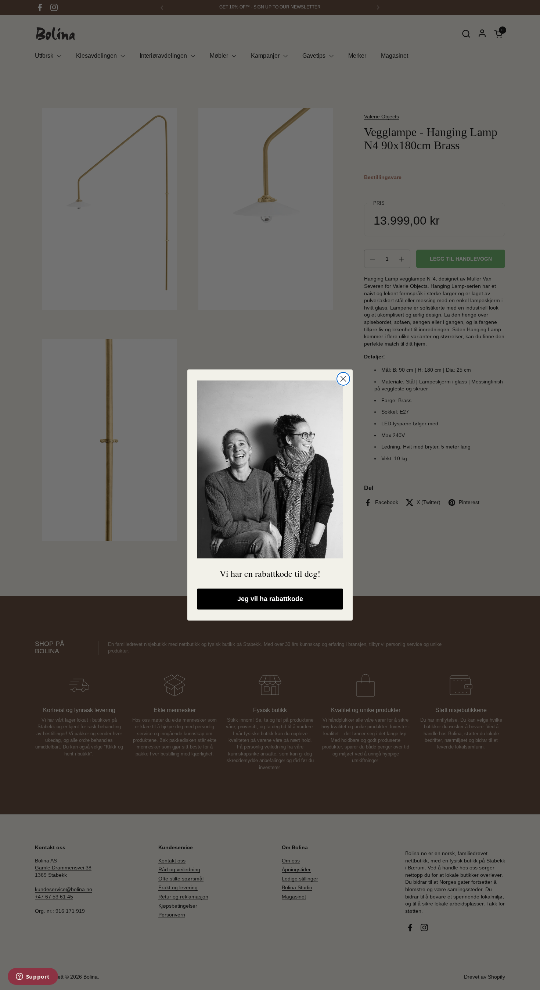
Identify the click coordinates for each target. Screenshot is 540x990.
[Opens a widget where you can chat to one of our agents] (32, 977)
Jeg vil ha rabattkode (270, 599)
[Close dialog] (343, 378)
